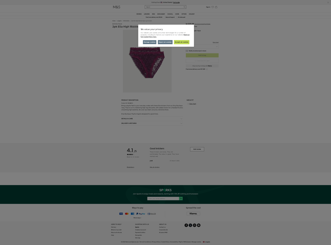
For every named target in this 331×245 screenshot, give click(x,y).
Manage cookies (149, 42)
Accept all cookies (181, 42)
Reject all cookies (165, 42)
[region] (166, 35)
